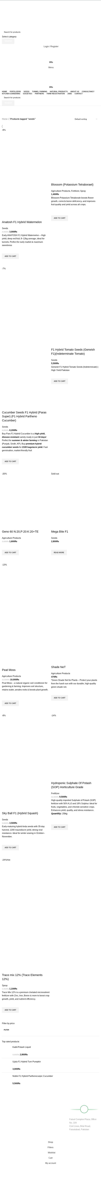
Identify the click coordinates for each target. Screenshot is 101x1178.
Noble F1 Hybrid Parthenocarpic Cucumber (32, 1076)
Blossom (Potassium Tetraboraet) (72, 184)
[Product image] (26, 196)
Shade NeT (58, 667)
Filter (6, 1030)
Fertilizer (75, 191)
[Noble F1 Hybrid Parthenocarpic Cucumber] (6, 1080)
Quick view (5, 262)
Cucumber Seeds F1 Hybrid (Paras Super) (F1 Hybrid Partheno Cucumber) (24, 416)
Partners (39, 1107)
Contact (39, 1116)
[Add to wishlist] (5, 250)
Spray (83, 191)
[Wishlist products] (50, 51)
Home (5, 119)
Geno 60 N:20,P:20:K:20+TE (20, 531)
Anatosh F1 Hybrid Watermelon (22, 222)
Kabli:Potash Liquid (21, 1047)
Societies (39, 1112)
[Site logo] (50, 7)
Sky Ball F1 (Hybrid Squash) (20, 813)
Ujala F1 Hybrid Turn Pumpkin (26, 1062)
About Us (39, 1103)
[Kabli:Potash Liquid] (6, 1051)
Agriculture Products (60, 191)
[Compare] (5, 217)
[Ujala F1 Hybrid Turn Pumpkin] (6, 1065)
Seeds (5, 228)
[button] (10, 256)
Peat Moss (9, 670)
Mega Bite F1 (59, 531)
